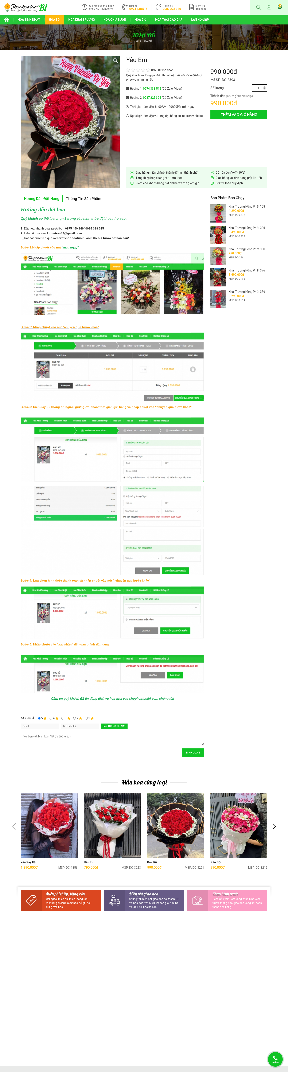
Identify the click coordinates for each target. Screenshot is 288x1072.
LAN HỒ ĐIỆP (200, 19)
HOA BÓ (54, 19)
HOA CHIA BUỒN (115, 19)
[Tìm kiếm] (258, 7)
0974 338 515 (138, 9)
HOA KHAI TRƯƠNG (81, 19)
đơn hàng (200, 7)
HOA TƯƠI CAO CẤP (169, 19)
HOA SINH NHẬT (29, 19)
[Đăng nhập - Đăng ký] (269, 7)
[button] (274, 826)
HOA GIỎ (141, 19)
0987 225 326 (172, 9)
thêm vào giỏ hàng (239, 114)
